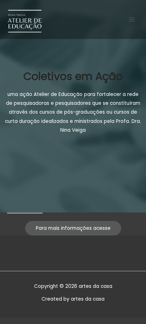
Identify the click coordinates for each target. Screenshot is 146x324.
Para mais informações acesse (73, 228)
